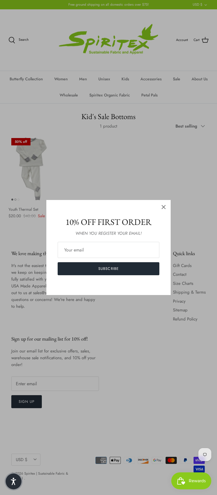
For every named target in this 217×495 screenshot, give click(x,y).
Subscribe (108, 268)
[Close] (163, 207)
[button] (14, 481)
